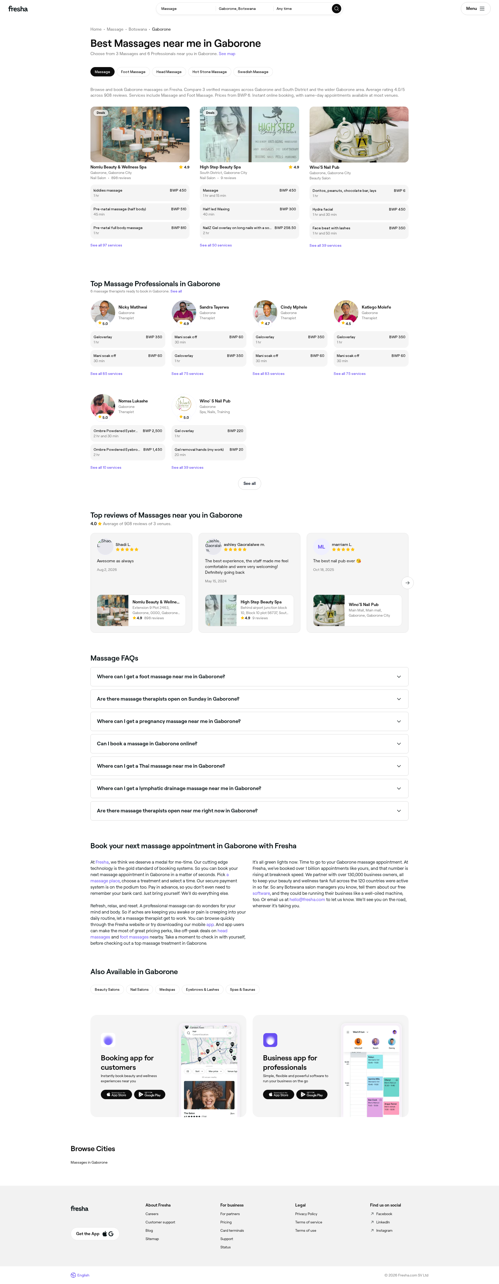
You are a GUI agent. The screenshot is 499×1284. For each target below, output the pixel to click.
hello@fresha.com (307, 899)
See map (227, 53)
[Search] (337, 9)
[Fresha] (18, 8)
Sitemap (152, 1239)
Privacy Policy (306, 1214)
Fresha (102, 862)
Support (226, 1239)
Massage (115, 29)
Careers (152, 1214)
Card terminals (232, 1230)
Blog (149, 1230)
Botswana (138, 29)
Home (96, 29)
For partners (230, 1214)
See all (250, 483)
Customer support (160, 1222)
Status (225, 1247)
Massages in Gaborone (89, 1162)
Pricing (226, 1222)
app (210, 924)
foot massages (134, 937)
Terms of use (305, 1230)
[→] (407, 583)
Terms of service (308, 1222)
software (261, 893)
